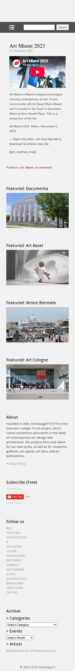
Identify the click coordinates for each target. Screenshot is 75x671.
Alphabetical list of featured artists (31, 651)
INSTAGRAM (15, 569)
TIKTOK (11, 592)
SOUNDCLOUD (16, 579)
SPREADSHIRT (16, 556)
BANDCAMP (14, 583)
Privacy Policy (15, 464)
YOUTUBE (13, 533)
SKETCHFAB (14, 588)
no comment (43, 167)
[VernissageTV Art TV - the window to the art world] (27, 11)
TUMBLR (12, 565)
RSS (8, 528)
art (22, 167)
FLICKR (11, 551)
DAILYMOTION (16, 537)
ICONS (11, 574)
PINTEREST (14, 560)
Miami (29, 167)
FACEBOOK (14, 546)
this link (53, 139)
